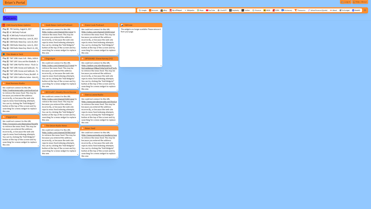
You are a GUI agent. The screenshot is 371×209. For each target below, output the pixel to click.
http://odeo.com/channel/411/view (58, 32)
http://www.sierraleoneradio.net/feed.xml (100, 101)
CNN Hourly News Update (18, 25)
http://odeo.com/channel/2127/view (58, 65)
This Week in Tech (14, 54)
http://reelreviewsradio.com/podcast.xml (21, 90)
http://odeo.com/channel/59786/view (59, 132)
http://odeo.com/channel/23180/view (98, 32)
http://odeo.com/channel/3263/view (58, 99)
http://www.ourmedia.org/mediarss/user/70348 (102, 135)
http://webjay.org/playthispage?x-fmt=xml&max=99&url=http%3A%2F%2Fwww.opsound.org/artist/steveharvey (115, 66)
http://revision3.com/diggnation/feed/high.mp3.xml (25, 123)
